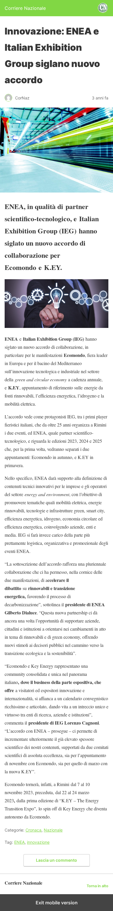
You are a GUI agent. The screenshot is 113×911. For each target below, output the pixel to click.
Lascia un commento (56, 860)
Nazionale (53, 829)
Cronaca (33, 829)
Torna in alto (97, 886)
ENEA (19, 842)
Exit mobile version (57, 902)
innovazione (38, 842)
